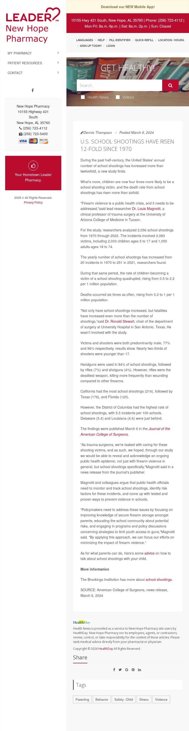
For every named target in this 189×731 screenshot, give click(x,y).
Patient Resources (25, 63)
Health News (98, 97)
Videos (128, 97)
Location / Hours (171, 40)
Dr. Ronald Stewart (119, 321)
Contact (15, 72)
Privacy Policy (33, 202)
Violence (161, 699)
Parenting (82, 699)
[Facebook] (33, 90)
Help (101, 40)
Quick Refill (144, 40)
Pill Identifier (119, 40)
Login (110, 46)
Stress (144, 699)
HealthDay (105, 649)
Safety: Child (123, 699)
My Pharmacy (20, 53)
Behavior (101, 699)
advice (149, 553)
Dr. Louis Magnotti (146, 208)
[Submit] (170, 85)
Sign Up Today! (91, 46)
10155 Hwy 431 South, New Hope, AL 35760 (107, 20)
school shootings (159, 579)
